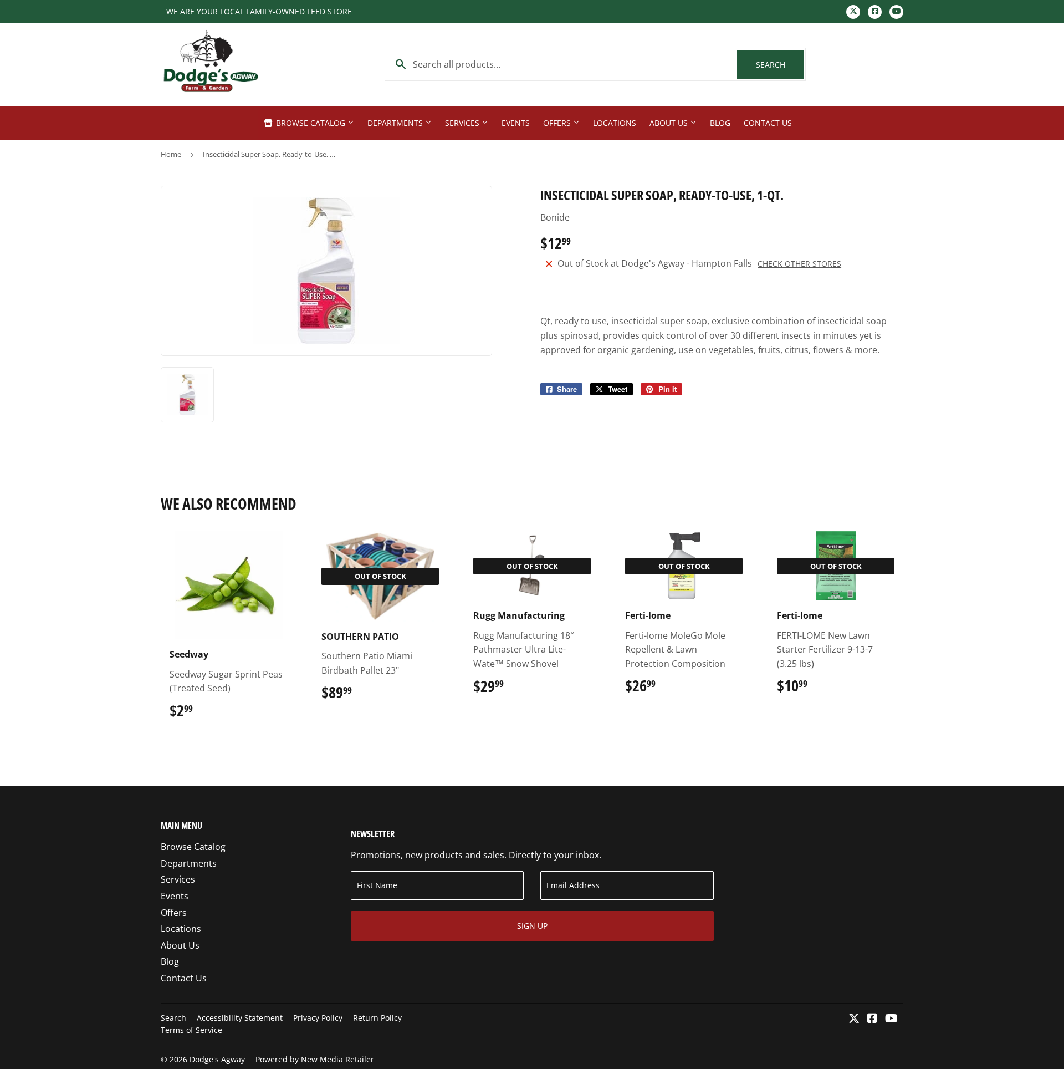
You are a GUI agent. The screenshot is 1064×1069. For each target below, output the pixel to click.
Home (171, 154)
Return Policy (377, 1017)
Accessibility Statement (240, 1017)
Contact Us (768, 123)
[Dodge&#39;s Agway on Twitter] (854, 1019)
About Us (669, 123)
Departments (396, 123)
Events (516, 123)
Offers (558, 123)
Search (780, 64)
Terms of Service (191, 1030)
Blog (720, 123)
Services (463, 123)
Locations (614, 123)
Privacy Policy (317, 1017)
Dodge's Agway (217, 1059)
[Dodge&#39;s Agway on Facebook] (872, 1019)
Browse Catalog (310, 123)
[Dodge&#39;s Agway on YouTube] (891, 1019)
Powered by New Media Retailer (314, 1059)
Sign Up (532, 925)
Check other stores (799, 263)
